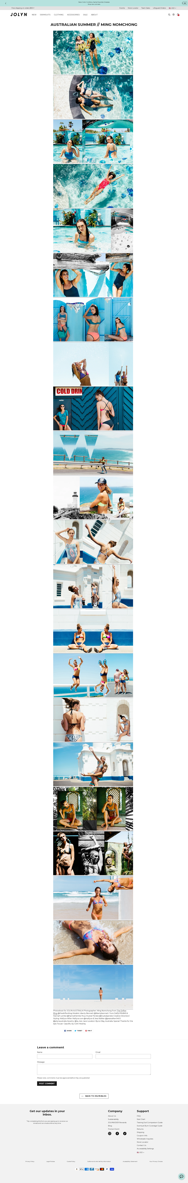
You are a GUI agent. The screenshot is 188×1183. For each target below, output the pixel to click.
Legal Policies (50, 1161)
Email (98, 1052)
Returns (140, 1129)
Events (122, 8)
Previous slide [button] (5, 3)
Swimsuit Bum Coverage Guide (149, 1126)
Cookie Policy (71, 1161)
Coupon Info (142, 1135)
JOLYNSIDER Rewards (117, 1122)
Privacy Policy (29, 1161)
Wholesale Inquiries (145, 1139)
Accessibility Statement (130, 1161)
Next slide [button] (182, 3)
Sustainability (113, 1119)
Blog (110, 1126)
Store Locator (133, 8)
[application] (181, 1176)
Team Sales (145, 8)
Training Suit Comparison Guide (150, 1122)
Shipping (140, 1132)
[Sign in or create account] (173, 15)
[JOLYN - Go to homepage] (18, 15)
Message (41, 1062)
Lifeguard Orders (159, 8)
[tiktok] (124, 1134)
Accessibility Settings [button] (145, 1149)
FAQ (139, 1116)
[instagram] (109, 1134)
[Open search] (169, 14)
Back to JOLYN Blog (95, 1096)
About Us (112, 1116)
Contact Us (141, 1145)
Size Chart (141, 1119)
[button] (177, 17)
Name (39, 1052)
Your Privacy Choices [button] (156, 1161)
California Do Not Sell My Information (99, 1161)
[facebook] (117, 1134)
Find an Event (113, 1129)
